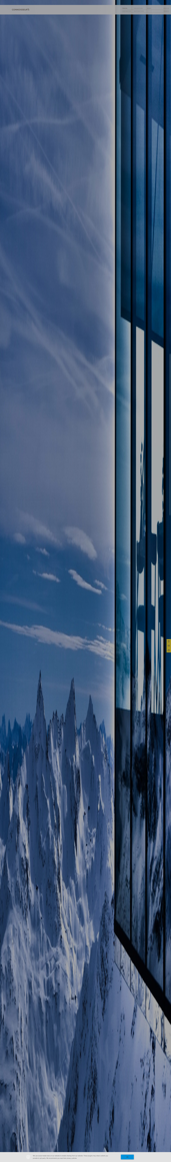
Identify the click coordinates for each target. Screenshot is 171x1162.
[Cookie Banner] (85, 1157)
